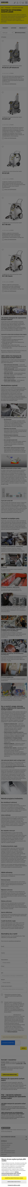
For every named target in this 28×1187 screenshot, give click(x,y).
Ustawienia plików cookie (14, 1185)
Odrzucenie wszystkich (14, 1181)
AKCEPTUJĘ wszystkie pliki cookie (14, 1178)
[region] (14, 1172)
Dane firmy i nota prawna (13, 1175)
